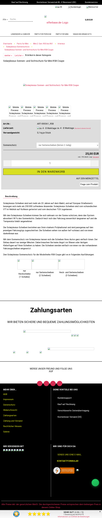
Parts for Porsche (43, 34)
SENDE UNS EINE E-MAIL (69, 454)
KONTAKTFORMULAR (67, 461)
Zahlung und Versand (12, 421)
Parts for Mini (62, 34)
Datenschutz (9, 405)
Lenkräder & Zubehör (20, 34)
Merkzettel (93, 7)
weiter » (8, 55)
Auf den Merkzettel (87, 178)
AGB (5, 394)
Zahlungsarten (9, 415)
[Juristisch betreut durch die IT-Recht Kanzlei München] (64, 470)
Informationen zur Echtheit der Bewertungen (74, 517)
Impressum (8, 399)
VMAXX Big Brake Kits (82, 34)
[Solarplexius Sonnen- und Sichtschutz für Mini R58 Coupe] (51, 85)
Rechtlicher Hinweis (12, 426)
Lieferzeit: (8, 128)
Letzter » (19, 55)
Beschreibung (11, 196)
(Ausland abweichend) (83, 128)
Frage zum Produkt (89, 184)
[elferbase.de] (59, 22)
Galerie (6, 431)
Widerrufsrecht (10, 410)
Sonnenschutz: (10, 145)
